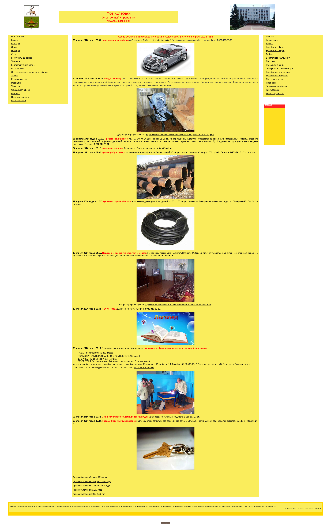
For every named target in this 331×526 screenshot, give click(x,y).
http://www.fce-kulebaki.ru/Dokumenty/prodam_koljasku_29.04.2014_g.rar (180, 135)
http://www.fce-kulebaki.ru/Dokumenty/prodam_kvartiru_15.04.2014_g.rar (178, 305)
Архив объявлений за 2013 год (87, 490)
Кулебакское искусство (277, 76)
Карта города (272, 90)
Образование (17, 68)
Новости (270, 36)
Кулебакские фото (275, 47)
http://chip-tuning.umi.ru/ (160, 40)
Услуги (14, 76)
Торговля (15, 61)
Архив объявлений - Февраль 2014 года (92, 481)
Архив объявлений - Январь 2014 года (91, 486)
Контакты (15, 93)
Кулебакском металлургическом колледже (124, 348)
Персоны (270, 61)
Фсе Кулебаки (17, 36)
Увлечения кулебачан (276, 86)
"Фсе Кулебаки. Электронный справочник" (56, 506)
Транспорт (16, 86)
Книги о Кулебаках (275, 93)
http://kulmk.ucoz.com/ (144, 367)
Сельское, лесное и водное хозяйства (29, 72)
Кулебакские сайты (275, 65)
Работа (269, 54)
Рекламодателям (19, 79)
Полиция (15, 51)
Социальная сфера (20, 90)
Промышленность (20, 97)
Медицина (16, 83)
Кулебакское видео (275, 51)
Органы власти (18, 101)
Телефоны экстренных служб (280, 68)
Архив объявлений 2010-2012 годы (90, 494)
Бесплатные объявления (278, 58)
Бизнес (14, 40)
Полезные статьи (274, 79)
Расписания (272, 40)
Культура (15, 43)
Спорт (14, 54)
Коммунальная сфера (21, 58)
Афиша (269, 43)
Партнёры (271, 83)
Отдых (14, 47)
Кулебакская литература (278, 72)
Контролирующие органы (23, 65)
